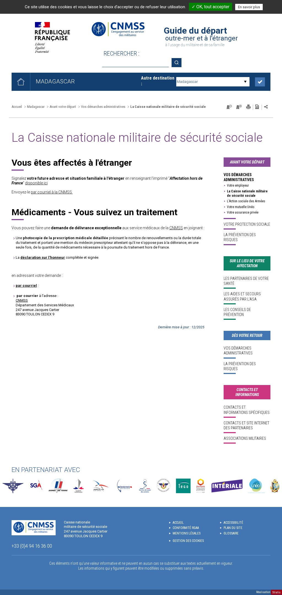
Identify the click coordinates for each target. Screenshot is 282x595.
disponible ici (36, 183)
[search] (135, 62)
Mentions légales (186, 533)
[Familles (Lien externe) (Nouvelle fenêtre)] (164, 486)
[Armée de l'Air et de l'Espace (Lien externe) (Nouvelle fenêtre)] (100, 486)
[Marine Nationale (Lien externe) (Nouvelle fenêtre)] (78, 486)
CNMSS (176, 228)
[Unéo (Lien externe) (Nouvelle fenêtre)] (256, 486)
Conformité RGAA (186, 528)
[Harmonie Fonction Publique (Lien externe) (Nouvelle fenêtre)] (200, 486)
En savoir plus (249, 7)
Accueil (17, 107)
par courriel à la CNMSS (51, 192)
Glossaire (231, 533)
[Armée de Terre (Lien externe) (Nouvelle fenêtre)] (57, 486)
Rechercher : (121, 53)
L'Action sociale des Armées (246, 201)
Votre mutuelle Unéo (240, 207)
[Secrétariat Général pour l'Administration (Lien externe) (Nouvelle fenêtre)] (36, 486)
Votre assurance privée (242, 212)
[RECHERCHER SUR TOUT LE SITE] (178, 62)
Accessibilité (233, 523)
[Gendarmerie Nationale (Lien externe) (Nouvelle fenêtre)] (124, 486)
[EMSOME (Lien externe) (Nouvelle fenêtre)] (275, 486)
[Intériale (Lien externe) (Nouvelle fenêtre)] (227, 486)
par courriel (26, 285)
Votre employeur (238, 185)
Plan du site (233, 528)
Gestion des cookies (188, 541)
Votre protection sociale (247, 224)
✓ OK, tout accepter (210, 6)
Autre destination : (157, 80)
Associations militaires (245, 438)
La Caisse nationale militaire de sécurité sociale (247, 193)
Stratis (276, 592)
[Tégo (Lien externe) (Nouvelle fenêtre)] (183, 486)
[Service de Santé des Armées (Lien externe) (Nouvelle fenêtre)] (144, 486)
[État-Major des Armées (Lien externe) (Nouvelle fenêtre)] (12, 486)
